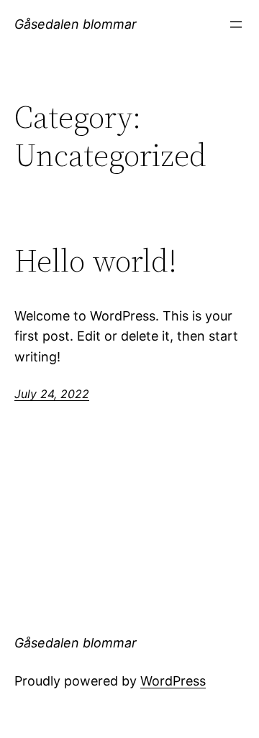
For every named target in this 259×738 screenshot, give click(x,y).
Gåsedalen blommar (75, 24)
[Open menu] (236, 24)
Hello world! (95, 261)
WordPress (173, 680)
